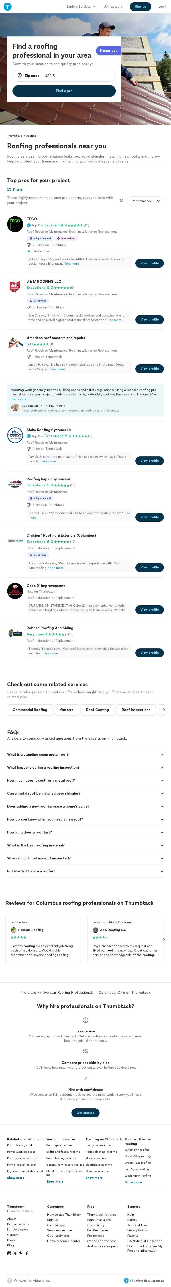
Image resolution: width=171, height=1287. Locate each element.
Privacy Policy (137, 1230)
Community (95, 1225)
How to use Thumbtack (64, 1215)
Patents (132, 1236)
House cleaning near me (101, 1151)
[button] (35, 225)
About (11, 1219)
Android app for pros (102, 1246)
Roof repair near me (59, 1145)
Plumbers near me (97, 1171)
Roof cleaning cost (19, 1145)
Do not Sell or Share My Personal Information (144, 1248)
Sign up (52, 1220)
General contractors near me (65, 1164)
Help (130, 1215)
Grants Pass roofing (138, 1162)
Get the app (56, 1225)
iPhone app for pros (101, 1241)
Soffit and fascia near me (63, 1151)
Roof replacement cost (22, 1158)
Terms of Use (137, 1225)
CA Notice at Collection (144, 1241)
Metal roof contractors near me (64, 1173)
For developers (17, 1229)
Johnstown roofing (137, 1149)
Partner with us (18, 1224)
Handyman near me (98, 1145)
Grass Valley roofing (138, 1156)
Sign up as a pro (99, 1220)
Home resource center (63, 1241)
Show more (15, 1178)
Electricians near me (99, 1164)
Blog (10, 1245)
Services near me (59, 1230)
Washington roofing (138, 1175)
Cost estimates (58, 1236)
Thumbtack (14, 135)
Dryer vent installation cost (25, 1171)
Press (11, 1240)
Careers (12, 1235)
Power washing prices (21, 1151)
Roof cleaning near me (61, 1158)
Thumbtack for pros (101, 1215)
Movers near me (96, 1158)
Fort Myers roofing (137, 1169)
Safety (132, 1220)
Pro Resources (97, 1230)
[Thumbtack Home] (7, 6)
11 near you (109, 51)
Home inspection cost (22, 1164)
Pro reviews (95, 1236)
